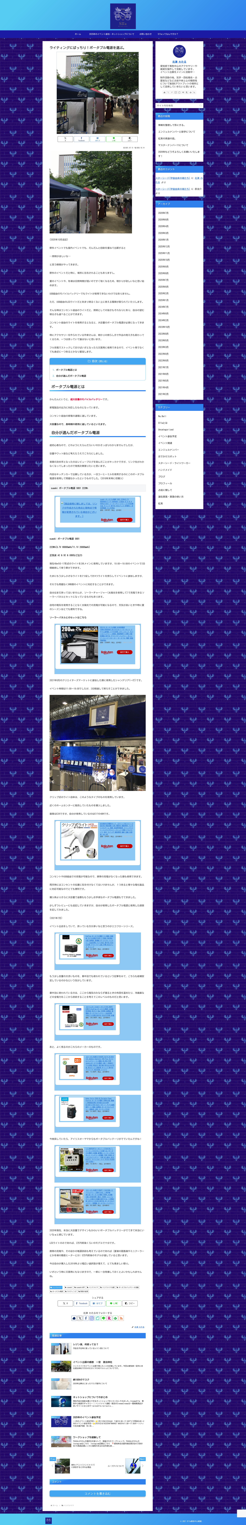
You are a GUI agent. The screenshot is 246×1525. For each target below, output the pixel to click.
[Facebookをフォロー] (85, 1318)
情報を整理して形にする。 (172, 125)
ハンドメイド (57, 1287)
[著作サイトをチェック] (74, 1318)
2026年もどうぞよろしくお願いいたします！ (179, 154)
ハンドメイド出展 (108, 1287)
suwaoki (69, 1287)
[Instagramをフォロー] (91, 1318)
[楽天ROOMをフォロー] (109, 1318)
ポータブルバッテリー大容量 (129, 1287)
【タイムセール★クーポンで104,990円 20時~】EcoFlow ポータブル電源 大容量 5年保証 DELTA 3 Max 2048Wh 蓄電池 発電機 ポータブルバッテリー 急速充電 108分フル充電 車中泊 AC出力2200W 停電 (100, 1011)
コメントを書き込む (98, 1493)
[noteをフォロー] (97, 1318)
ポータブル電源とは (66, 370)
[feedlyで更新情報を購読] (115, 1318)
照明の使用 (84, 1291)
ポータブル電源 (57, 1291)
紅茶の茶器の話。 (167, 138)
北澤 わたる (179, 62)
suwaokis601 (80, 1287)
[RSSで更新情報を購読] (121, 1318)
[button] (130, 139)
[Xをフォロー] (80, 1318)
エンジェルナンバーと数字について (176, 132)
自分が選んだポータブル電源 (71, 376)
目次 (95, 361)
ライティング (71, 1291)
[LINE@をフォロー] (103, 1318)
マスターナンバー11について (173, 145)
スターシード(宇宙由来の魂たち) (172, 178)
